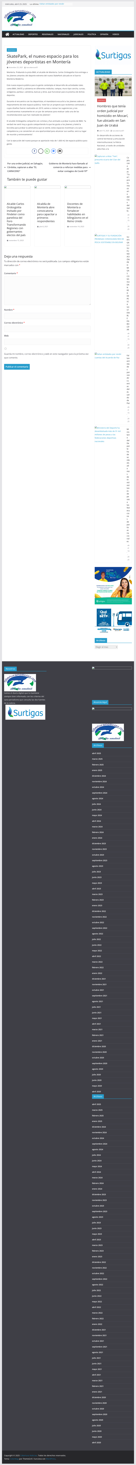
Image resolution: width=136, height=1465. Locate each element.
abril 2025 (96, 753)
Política (92, 34)
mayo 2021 (97, 1018)
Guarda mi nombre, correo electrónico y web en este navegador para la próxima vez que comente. (46, 355)
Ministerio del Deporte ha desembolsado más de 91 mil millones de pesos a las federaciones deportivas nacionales (128, 485)
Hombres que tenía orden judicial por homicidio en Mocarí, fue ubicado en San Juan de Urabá (112, 115)
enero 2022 (97, 973)
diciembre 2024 (99, 776)
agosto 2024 (97, 798)
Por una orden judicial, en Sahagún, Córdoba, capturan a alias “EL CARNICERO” (25, 167)
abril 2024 (96, 821)
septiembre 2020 (99, 1063)
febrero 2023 (98, 900)
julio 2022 (96, 939)
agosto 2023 (97, 866)
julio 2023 (96, 871)
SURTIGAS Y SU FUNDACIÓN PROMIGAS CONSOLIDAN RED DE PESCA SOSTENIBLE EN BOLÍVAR (128, 283)
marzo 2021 (97, 1029)
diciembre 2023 (99, 843)
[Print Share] (59, 151)
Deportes (33, 34)
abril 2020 (96, 1091)
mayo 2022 (97, 950)
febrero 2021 (98, 1035)
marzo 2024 (97, 826)
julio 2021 (96, 1007)
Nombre (9, 309)
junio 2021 (96, 1012)
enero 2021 (97, 1041)
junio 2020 (96, 1080)
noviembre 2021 (99, 984)
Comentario (11, 273)
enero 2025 (97, 770)
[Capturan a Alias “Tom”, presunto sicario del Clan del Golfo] (109, 193)
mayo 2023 (97, 883)
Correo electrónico (14, 322)
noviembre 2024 (99, 781)
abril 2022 (96, 956)
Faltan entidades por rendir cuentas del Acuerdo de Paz (52, 5)
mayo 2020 (97, 1086)
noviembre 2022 (99, 917)
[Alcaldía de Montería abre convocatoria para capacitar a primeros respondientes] (47, 187)
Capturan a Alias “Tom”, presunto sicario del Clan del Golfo (128, 184)
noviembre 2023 (99, 849)
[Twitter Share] (40, 151)
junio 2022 (96, 945)
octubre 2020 (98, 1057)
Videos (115, 34)
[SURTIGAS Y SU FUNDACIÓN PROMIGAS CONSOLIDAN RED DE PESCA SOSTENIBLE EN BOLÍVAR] (109, 292)
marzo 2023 (97, 894)
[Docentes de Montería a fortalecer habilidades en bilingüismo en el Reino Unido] (78, 187)
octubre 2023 (98, 855)
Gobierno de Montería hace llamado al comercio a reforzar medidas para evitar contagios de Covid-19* (68, 167)
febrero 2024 (98, 832)
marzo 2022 (97, 962)
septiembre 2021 (99, 995)
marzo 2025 (97, 759)
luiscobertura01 (32, 67)
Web (6, 335)
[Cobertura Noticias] (7, 34)
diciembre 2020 (99, 1046)
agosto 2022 (97, 933)
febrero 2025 (98, 764)
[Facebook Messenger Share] (53, 151)
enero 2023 (97, 905)
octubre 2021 (98, 990)
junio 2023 (96, 877)
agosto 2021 (97, 1001)
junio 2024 (96, 809)
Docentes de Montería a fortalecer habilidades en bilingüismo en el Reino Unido (77, 212)
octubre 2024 (98, 787)
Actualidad (18, 34)
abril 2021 (96, 1024)
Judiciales (78, 34)
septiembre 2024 (99, 793)
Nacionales (63, 34)
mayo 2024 (97, 815)
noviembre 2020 (99, 1052)
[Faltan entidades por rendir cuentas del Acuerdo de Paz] (109, 388)
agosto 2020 (97, 1069)
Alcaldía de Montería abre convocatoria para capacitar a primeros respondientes (47, 212)
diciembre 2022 (99, 911)
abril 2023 (96, 888)
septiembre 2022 (99, 928)
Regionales (47, 34)
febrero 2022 (98, 967)
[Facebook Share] (34, 151)
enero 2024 (97, 838)
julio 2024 (96, 804)
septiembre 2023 (99, 860)
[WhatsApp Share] (47, 151)
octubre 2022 (98, 922)
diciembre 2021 (99, 979)
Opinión (104, 34)
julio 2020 (96, 1074)
